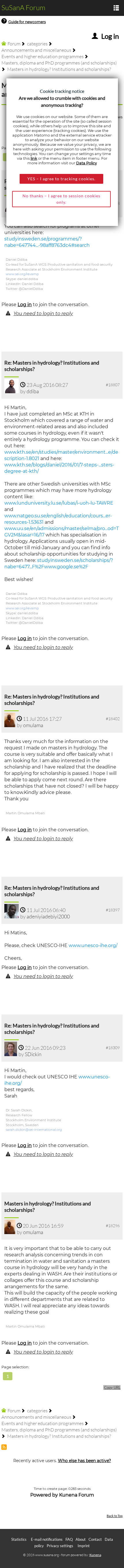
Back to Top (115, 1516)
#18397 (113, 909)
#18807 (113, 384)
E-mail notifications (47, 1539)
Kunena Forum (76, 1495)
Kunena (95, 1555)
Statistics (19, 1539)
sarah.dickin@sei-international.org (34, 1130)
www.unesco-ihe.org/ (93, 945)
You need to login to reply (43, 313)
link (34, 158)
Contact (95, 1539)
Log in (25, 304)
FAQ (69, 1539)
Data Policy (86, 163)
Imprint (84, 1545)
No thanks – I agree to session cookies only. (61, 199)
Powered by (44, 1495)
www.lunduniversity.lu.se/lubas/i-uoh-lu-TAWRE (58, 503)
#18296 (113, 1225)
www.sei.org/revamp (22, 274)
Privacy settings (60, 1545)
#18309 (113, 1047)
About (81, 1539)
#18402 (113, 718)
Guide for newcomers (27, 22)
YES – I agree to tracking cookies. (61, 178)
